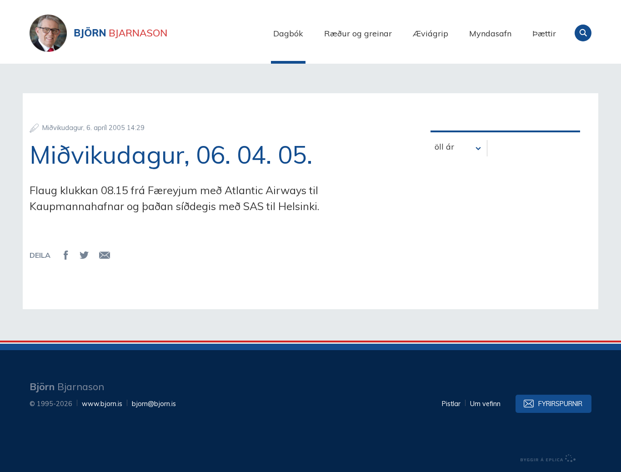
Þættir (544, 33)
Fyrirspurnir (560, 404)
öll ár (444, 146)
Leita (583, 33)
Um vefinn (485, 404)
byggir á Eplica (548, 458)
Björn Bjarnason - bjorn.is (120, 33)
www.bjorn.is (102, 404)
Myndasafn (490, 33)
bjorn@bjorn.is (154, 404)
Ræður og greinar (358, 33)
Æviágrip (430, 33)
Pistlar (451, 404)
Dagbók (288, 33)
